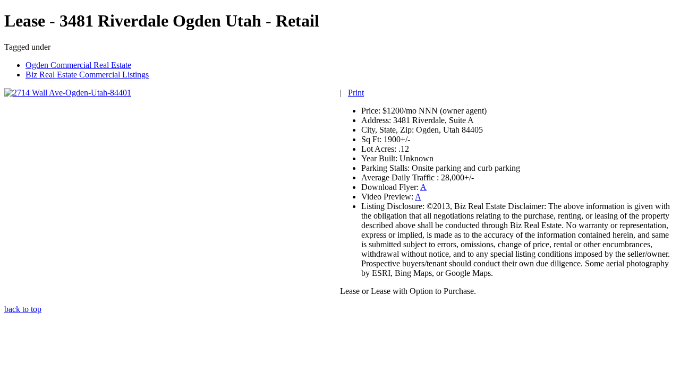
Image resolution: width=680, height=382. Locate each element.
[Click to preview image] (67, 92)
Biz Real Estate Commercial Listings (87, 74)
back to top (22, 309)
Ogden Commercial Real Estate (78, 65)
